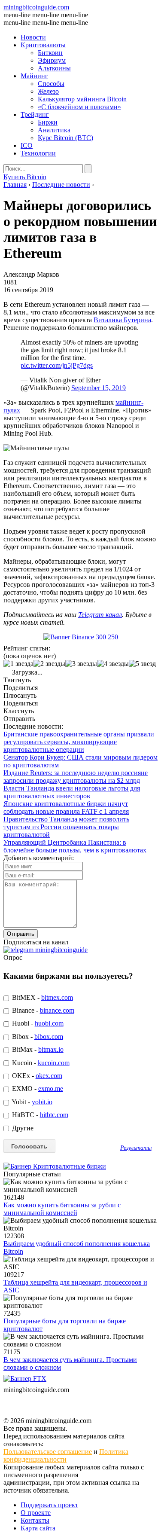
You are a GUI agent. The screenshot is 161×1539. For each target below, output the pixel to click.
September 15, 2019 (98, 387)
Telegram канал (100, 614)
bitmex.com (57, 997)
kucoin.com (54, 1062)
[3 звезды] (81, 664)
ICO (27, 145)
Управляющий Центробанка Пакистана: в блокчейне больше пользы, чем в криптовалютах (74, 846)
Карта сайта (38, 1528)
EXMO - (36, 1088)
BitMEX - (41, 997)
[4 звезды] (113, 664)
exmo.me (50, 1088)
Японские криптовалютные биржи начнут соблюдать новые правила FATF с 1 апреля (66, 807)
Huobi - (37, 1023)
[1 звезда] (18, 664)
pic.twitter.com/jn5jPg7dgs (57, 365)
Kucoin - (40, 1062)
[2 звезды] (49, 664)
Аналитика (54, 130)
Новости (33, 37)
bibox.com (48, 1036)
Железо (48, 91)
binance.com (57, 1010)
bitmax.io (51, 1049)
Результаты (136, 1148)
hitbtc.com (54, 1114)
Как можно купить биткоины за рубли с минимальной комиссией (62, 1208)
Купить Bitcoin (24, 176)
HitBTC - (39, 1114)
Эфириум (52, 60)
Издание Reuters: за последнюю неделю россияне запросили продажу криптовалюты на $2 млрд (75, 776)
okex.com (49, 1075)
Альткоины (54, 68)
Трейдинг (35, 114)
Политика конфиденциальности (65, 1455)
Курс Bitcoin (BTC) (65, 137)
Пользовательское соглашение (47, 1451)
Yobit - (31, 1101)
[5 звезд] (142, 664)
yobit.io (42, 1101)
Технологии (38, 153)
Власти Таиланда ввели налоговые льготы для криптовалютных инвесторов (71, 792)
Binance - (42, 1010)
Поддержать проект (49, 1504)
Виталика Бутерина (122, 320)
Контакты (35, 1520)
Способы (51, 83)
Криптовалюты (43, 45)
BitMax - (37, 1049)
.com (36, 7)
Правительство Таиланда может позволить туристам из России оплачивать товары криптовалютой (66, 826)
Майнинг (34, 75)
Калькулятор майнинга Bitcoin (82, 99)
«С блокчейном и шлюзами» (79, 106)
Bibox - (36, 1036)
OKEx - (36, 1075)
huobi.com (49, 1023)
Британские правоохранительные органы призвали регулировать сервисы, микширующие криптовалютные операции (78, 741)
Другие (21, 1128)
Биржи (48, 122)
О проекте (36, 1512)
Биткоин (50, 52)
